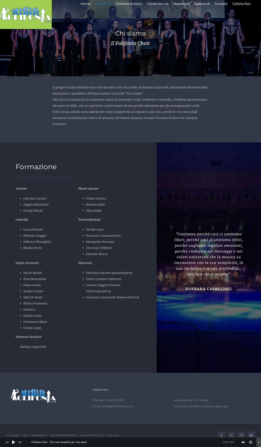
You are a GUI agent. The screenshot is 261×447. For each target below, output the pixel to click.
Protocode (113, 435)
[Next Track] (20, 442)
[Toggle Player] (258, 442)
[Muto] (243, 442)
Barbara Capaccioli (215, 406)
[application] (130, 442)
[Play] (14, 442)
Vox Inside (201, 400)
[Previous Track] (7, 442)
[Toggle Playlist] (251, 442)
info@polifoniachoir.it (118, 406)
